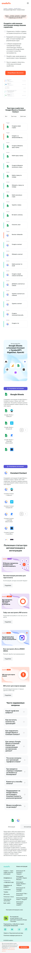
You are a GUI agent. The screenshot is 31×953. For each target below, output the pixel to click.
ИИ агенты (7, 894)
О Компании (7, 889)
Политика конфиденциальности (13, 935)
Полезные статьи (9, 896)
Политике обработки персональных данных (8, 949)
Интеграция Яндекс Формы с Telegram (21, 883)
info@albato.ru (8, 878)
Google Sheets (17, 8)
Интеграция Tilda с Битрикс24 (21, 894)
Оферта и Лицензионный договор (13, 933)
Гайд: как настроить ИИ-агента (15, 612)
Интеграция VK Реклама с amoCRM (20, 889)
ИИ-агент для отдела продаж (14, 686)
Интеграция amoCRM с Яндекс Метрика (21, 878)
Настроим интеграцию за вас (14, 910)
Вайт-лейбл (7, 903)
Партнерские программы (7, 899)
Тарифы (6, 892)
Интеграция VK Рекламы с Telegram (20, 872)
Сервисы (11, 8)
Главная (5, 8)
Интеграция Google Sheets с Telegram (21, 898)
